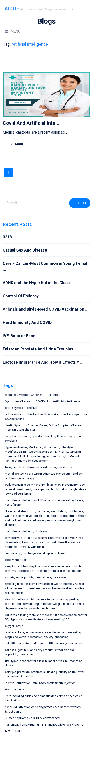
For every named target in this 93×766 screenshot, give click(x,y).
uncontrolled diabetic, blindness (26, 531)
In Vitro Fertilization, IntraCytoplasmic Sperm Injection (40, 683)
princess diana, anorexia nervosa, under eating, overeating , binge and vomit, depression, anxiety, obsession (43, 635)
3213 (7, 236)
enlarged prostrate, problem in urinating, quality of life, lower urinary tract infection (44, 674)
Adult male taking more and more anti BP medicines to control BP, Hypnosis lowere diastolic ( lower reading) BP (46, 617)
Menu (15, 31)
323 (17, 731)
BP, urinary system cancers (66, 643)
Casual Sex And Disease (25, 250)
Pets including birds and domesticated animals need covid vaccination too (43, 698)
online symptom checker (21, 408)
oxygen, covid (14, 626)
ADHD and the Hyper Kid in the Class (36, 282)
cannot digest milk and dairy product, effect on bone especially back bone (39, 652)
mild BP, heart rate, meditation (24, 643)
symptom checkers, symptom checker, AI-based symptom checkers (43, 438)
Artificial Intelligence (66, 401)
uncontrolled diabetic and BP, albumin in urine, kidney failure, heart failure (44, 502)
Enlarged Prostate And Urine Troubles (38, 349)
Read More (15, 144)
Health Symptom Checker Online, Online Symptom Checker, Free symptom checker (43, 428)
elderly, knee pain (16, 559)
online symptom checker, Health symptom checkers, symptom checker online (46, 417)
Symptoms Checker (18, 401)
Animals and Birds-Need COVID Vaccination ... (45, 309)
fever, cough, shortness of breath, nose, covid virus (38, 467)
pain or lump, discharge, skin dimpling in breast (36, 553)
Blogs (46, 21)
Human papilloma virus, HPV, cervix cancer (32, 718)
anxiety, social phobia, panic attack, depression (36, 577)
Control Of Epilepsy (21, 296)
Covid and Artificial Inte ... (32, 123)
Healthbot (53, 394)
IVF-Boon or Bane (19, 335)
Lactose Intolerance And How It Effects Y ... (43, 362)
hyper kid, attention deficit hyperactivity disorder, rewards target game (43, 709)
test (7, 731)
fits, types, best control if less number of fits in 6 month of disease (43, 663)
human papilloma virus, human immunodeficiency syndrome (44, 724)
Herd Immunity (14, 689)
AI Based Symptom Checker (23, 394)
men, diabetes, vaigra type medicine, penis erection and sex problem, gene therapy (44, 476)
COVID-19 (42, 401)
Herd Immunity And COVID (27, 322)
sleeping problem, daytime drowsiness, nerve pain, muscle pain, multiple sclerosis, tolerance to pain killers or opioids (43, 568)
